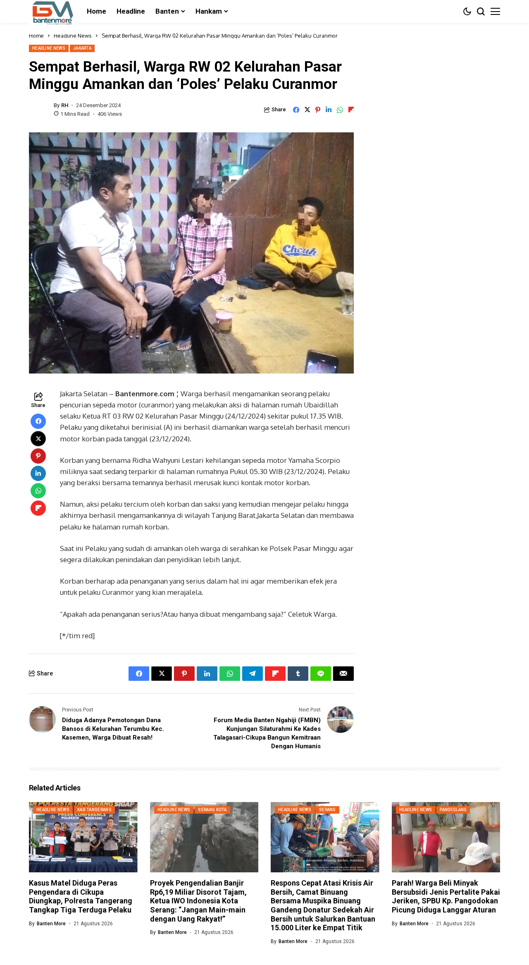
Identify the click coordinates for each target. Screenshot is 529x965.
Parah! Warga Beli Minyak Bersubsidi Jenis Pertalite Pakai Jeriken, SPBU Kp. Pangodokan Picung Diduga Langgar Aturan (446, 896)
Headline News (73, 35)
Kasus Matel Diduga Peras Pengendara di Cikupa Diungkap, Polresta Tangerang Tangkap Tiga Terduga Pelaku (80, 896)
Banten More (51, 924)
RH (64, 105)
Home (36, 35)
